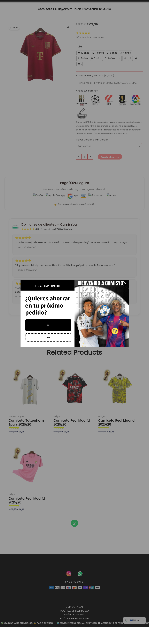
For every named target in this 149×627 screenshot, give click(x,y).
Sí (48, 325)
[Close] (125, 283)
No (48, 337)
